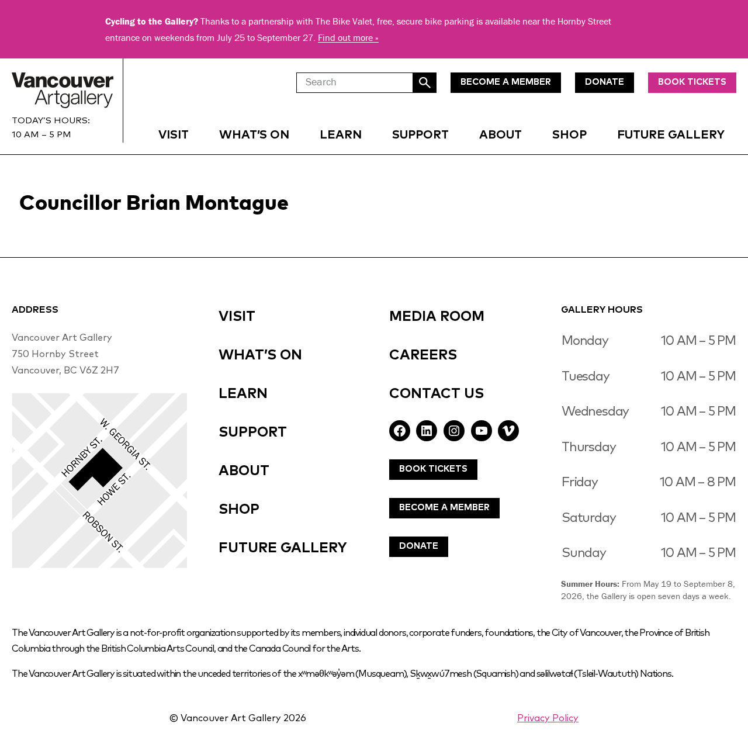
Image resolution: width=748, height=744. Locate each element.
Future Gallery (671, 135)
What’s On (254, 135)
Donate (418, 546)
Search (425, 82)
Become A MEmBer (505, 82)
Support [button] (420, 135)
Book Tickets (692, 82)
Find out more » (348, 37)
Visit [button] (173, 135)
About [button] (500, 135)
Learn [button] (341, 135)
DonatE (604, 82)
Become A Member (444, 507)
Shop (569, 135)
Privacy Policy (548, 718)
